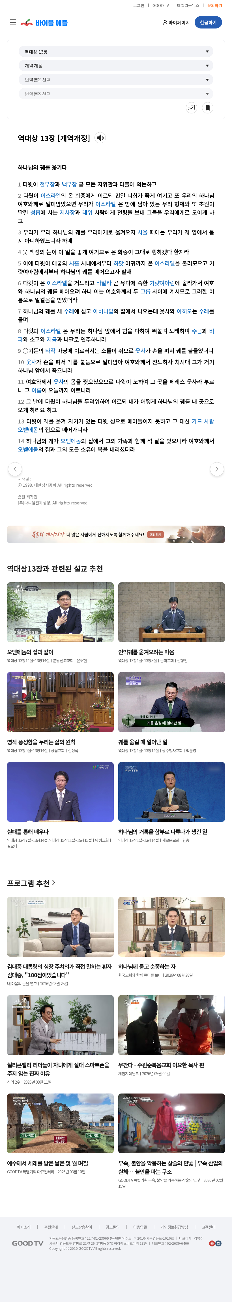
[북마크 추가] (207, 107)
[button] (116, 51)
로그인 (138, 5)
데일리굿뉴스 (188, 5)
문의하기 (214, 5)
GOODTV (160, 5)
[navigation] (13, 22)
